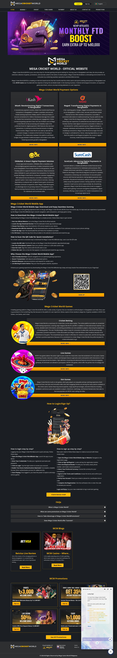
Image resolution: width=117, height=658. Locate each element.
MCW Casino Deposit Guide (96, 612)
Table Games (48, 9)
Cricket (36, 9)
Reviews (22, 9)
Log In (78, 4)
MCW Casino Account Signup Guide (98, 615)
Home (12, 9)
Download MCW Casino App (96, 617)
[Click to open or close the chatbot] (110, 651)
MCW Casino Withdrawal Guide (97, 614)
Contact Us (86, 9)
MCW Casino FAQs (94, 619)
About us (73, 9)
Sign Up (87, 4)
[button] (100, 4)
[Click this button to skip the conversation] (97, 642)
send (110, 639)
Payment (61, 9)
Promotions (100, 9)
